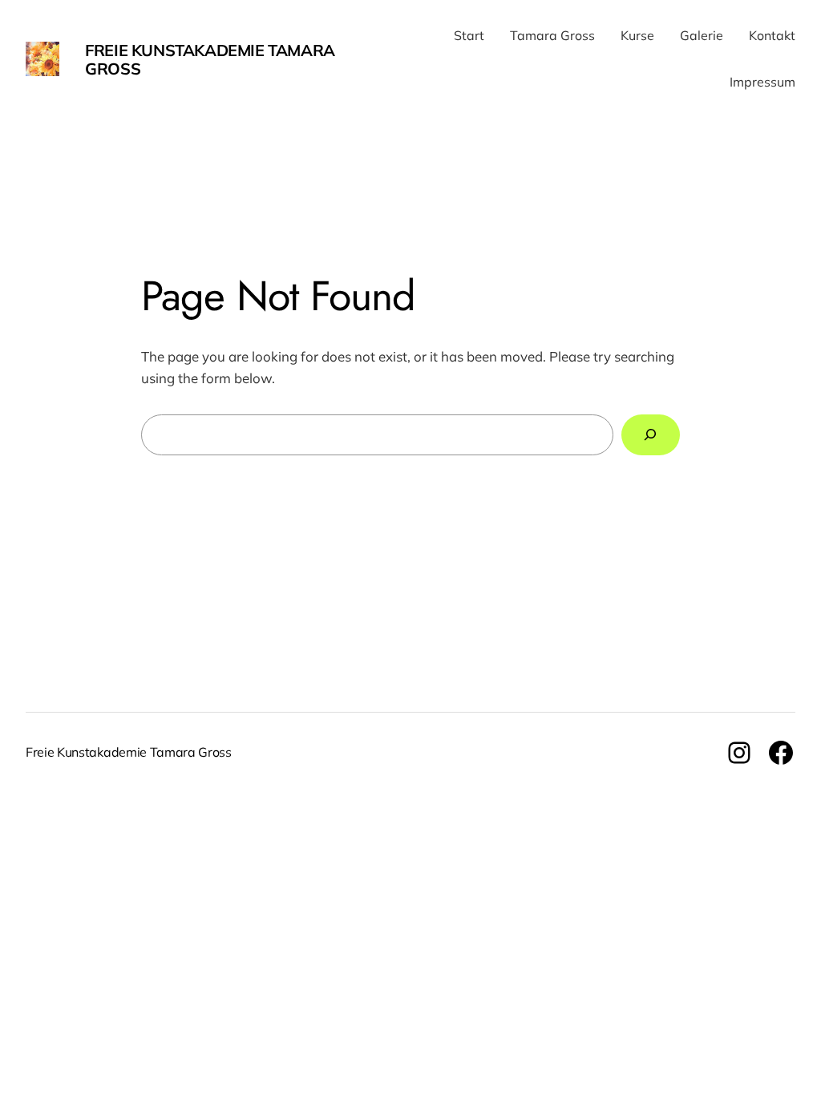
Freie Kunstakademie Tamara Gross (210, 59)
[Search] (650, 434)
